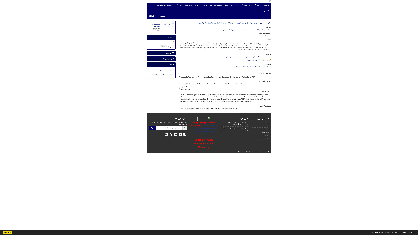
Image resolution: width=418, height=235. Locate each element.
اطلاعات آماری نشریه (201, 5)
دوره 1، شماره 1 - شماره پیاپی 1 (155, 25)
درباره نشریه (265, 125)
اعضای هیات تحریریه (263, 129)
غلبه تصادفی (267, 56)
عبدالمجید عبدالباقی (265, 29)
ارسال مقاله (188, 5)
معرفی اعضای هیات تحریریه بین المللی (237, 128)
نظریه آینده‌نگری (257, 56)
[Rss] (166, 134)
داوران (180, 5)
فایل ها (170, 37)
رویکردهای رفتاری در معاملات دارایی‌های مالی (247, 66)
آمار (171, 64)
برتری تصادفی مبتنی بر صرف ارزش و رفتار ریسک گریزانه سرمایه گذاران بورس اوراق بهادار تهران (235, 23)
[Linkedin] (175, 134)
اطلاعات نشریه (248, 5)
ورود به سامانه (164, 16)
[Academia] (170, 134)
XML (171, 42)
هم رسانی (169, 52)
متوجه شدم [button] (7, 232)
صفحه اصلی (266, 5)
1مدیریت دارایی (266, 66)
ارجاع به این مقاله (167, 58)
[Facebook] (184, 134)
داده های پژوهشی (264, 10)
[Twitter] (180, 134)
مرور (257, 5)
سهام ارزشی (238, 56)
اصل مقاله (167, 46)
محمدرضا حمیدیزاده (250, 29)
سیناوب (235, 150)
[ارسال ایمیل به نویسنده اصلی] (258, 29)
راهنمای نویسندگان (216, 5)
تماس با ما (252, 10)
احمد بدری (226, 29)
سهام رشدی (229, 56)
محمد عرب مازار (236, 29)
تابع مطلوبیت (247, 56)
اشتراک (153, 127)
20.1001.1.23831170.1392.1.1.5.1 (257, 60)
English (152, 16)
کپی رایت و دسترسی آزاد (232, 5)
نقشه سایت (265, 138)
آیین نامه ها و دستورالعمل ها (165, 5)
